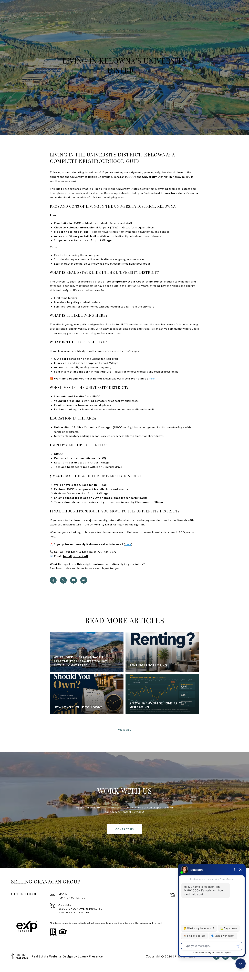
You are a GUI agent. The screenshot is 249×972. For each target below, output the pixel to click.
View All (124, 729)
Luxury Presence (90, 956)
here (128, 544)
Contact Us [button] (124, 829)
